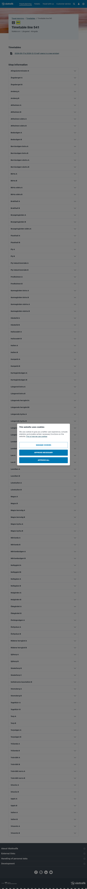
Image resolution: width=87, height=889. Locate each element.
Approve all (43, 460)
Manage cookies (43, 445)
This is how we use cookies (36, 436)
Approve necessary (43, 453)
